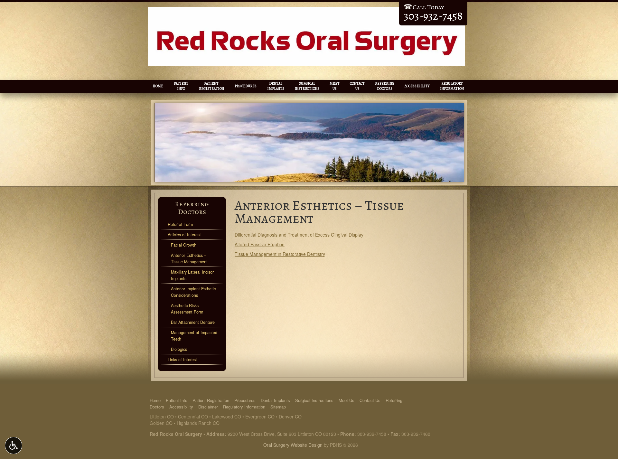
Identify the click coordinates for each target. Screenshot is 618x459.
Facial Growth (183, 245)
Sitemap (278, 407)
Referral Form (180, 224)
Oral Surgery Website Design (293, 445)
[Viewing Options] (13, 445)
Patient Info (176, 400)
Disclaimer (208, 407)
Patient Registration (210, 400)
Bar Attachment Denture (193, 322)
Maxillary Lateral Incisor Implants (192, 275)
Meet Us (346, 400)
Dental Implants (275, 400)
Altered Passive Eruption (260, 244)
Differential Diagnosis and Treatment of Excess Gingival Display (299, 234)
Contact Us (370, 400)
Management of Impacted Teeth (194, 336)
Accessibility (417, 86)
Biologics (179, 349)
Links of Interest (182, 359)
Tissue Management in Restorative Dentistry (280, 254)
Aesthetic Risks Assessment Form (187, 309)
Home (158, 86)
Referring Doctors (192, 208)
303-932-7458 (371, 434)
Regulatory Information (244, 407)
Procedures (246, 86)
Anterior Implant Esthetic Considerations (193, 292)
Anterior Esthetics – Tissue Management (189, 258)
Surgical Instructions (314, 400)
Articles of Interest (184, 235)
